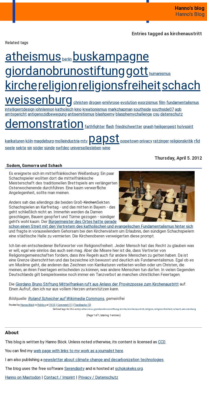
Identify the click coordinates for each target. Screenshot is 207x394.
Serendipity (74, 368)
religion (57, 85)
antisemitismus (81, 114)
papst (104, 138)
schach (181, 85)
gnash (148, 126)
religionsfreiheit (119, 85)
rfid (197, 141)
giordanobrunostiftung (65, 71)
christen (80, 102)
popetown (129, 141)
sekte (21, 147)
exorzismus (148, 102)
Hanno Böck (27, 305)
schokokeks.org (129, 368)
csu (156, 114)
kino (78, 109)
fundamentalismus (182, 102)
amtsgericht (16, 114)
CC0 (161, 342)
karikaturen (14, 141)
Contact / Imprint (59, 377)
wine (106, 147)
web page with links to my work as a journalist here (78, 350)
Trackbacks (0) (82, 305)
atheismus (33, 56)
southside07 (163, 109)
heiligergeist (165, 126)
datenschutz (171, 114)
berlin (67, 59)
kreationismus (95, 109)
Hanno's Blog (189, 14)
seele (10, 147)
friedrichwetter (128, 126)
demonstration (44, 124)
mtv (84, 141)
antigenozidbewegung (47, 114)
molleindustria (67, 141)
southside (142, 109)
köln (29, 141)
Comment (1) (64, 305)
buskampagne (111, 56)
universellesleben (85, 147)
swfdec (62, 147)
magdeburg (44, 141)
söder (38, 147)
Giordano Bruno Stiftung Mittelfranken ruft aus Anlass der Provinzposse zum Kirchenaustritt (97, 284)
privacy (146, 141)
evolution (128, 102)
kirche (21, 85)
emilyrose (110, 102)
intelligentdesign (20, 109)
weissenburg (38, 99)
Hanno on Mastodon (23, 377)
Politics (41, 305)
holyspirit (185, 126)
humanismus (160, 73)
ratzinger (161, 141)
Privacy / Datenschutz (98, 377)
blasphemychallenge (134, 114)
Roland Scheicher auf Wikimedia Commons (66, 298)
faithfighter (95, 126)
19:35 (52, 305)
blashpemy (105, 114)
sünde (49, 147)
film (162, 102)
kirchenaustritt (135, 309)
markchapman (120, 109)
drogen (95, 102)
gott (137, 71)
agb (178, 109)
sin (29, 147)
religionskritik (181, 141)
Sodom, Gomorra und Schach (34, 165)
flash (110, 126)
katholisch (64, 109)
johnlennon (45, 109)
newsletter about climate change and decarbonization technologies (103, 359)
